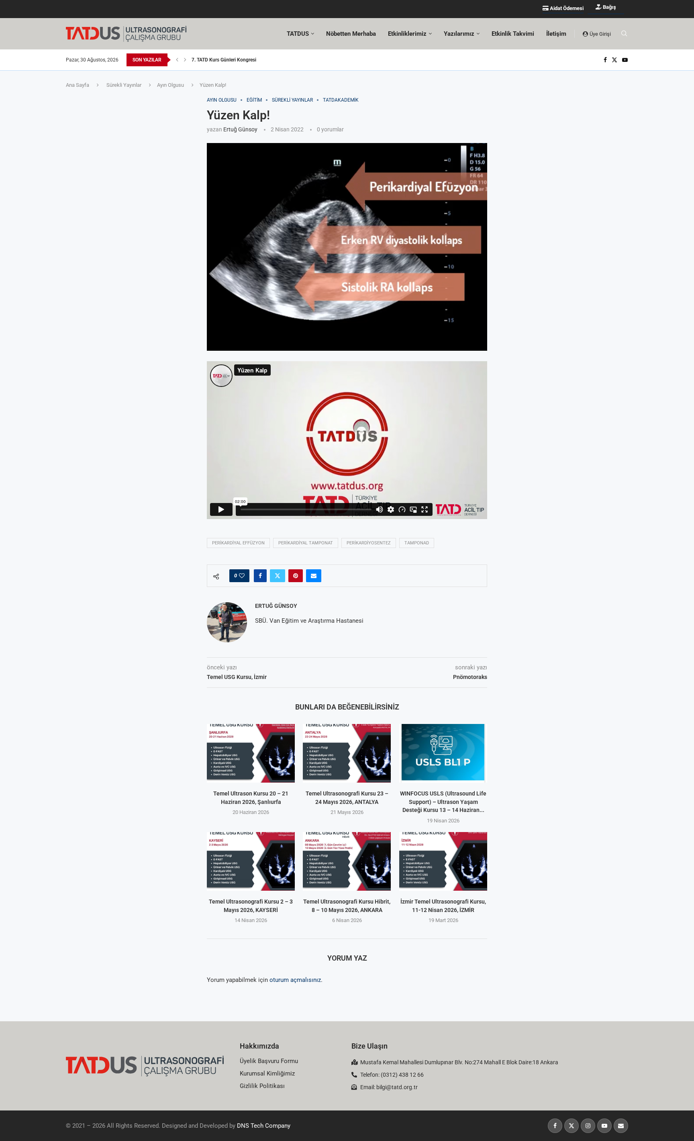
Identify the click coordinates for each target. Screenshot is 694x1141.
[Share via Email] (313, 575)
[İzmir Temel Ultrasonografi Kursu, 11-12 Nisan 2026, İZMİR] (443, 861)
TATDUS (298, 33)
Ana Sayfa (77, 85)
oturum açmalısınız (295, 980)
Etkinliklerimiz (407, 33)
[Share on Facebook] (260, 575)
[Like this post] (242, 575)
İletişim (556, 33)
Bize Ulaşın (369, 1046)
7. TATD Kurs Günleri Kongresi (224, 60)
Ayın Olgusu (170, 85)
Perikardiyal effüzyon (238, 543)
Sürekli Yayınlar (123, 85)
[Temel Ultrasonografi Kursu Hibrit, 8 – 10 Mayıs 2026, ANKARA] (347, 861)
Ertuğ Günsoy (240, 129)
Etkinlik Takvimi (513, 33)
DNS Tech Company (263, 1125)
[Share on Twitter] (277, 575)
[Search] (624, 34)
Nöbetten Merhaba (351, 33)
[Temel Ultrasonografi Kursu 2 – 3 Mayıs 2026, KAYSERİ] (251, 861)
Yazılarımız (459, 33)
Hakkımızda (259, 1046)
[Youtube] (625, 60)
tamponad (416, 543)
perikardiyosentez (369, 543)
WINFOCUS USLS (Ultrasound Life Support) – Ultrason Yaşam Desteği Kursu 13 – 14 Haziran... (443, 801)
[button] (177, 59)
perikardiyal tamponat (305, 543)
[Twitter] (614, 60)
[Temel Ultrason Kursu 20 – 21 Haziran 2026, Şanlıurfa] (251, 753)
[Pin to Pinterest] (295, 575)
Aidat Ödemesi (566, 8)
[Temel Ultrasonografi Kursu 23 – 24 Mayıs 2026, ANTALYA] (347, 753)
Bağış (609, 7)
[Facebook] (605, 60)
